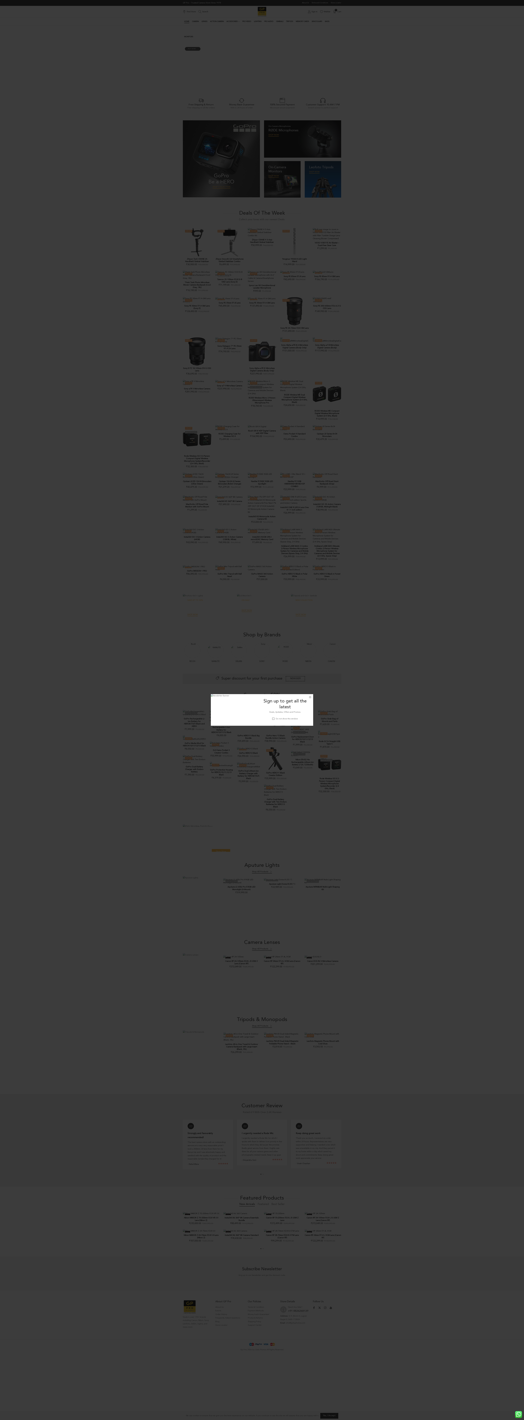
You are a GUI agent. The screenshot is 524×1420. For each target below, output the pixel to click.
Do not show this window (287, 719)
